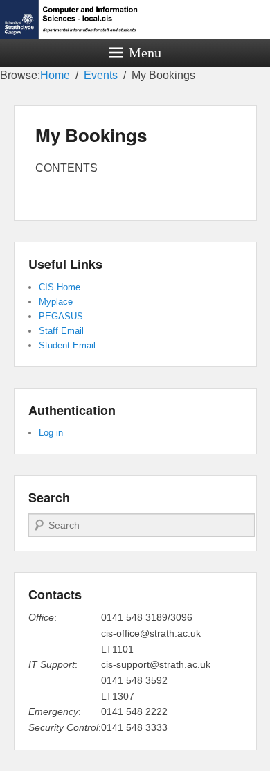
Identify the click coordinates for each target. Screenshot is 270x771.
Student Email (67, 345)
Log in (51, 432)
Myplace (56, 301)
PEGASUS (61, 316)
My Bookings (91, 135)
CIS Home (59, 287)
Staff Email (61, 331)
